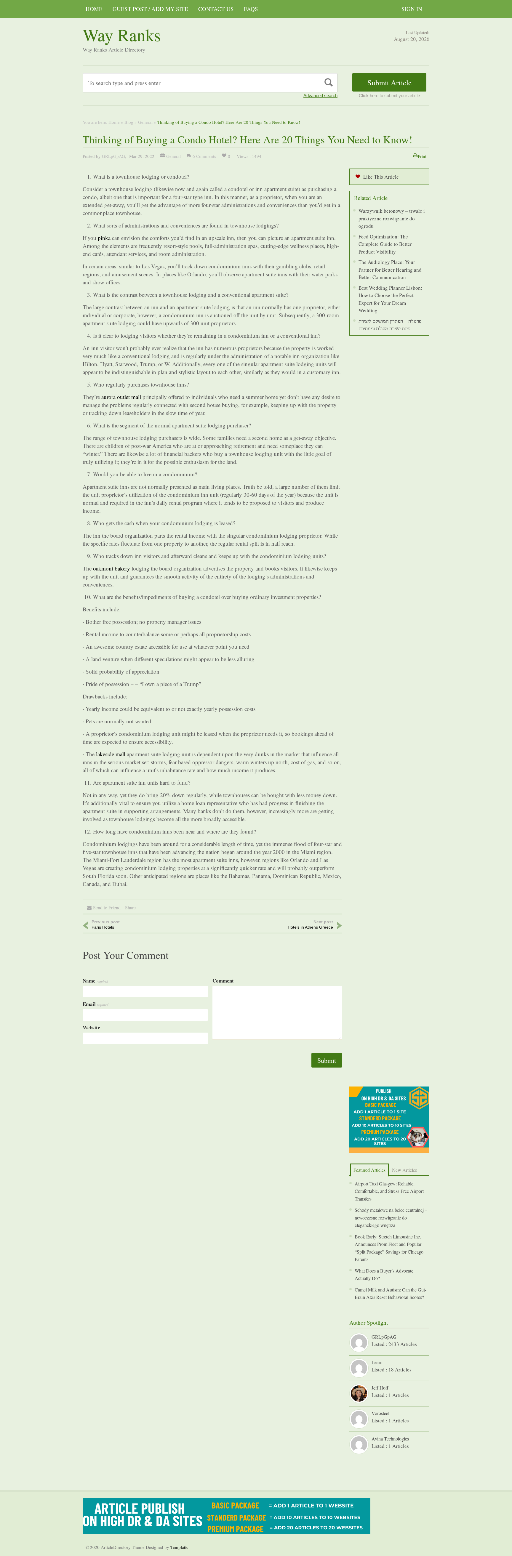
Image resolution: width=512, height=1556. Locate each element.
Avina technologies (390, 1438)
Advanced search (320, 95)
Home (94, 8)
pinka (104, 237)
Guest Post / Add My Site (150, 8)
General (145, 122)
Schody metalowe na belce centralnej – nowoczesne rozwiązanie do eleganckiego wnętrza (391, 1217)
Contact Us (216, 8)
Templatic (179, 1547)
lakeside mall (110, 754)
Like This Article (381, 176)
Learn (377, 1362)
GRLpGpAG (113, 156)
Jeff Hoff (380, 1387)
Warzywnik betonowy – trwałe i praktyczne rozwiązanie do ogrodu (392, 218)
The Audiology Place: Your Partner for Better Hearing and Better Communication (390, 270)
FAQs (251, 8)
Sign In (411, 8)
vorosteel (380, 1413)
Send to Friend (107, 907)
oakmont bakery (111, 568)
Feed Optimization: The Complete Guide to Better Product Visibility (385, 244)
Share (130, 907)
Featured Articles (369, 1170)
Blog (128, 122)
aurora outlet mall (121, 396)
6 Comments (204, 156)
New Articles (404, 1170)
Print (422, 156)
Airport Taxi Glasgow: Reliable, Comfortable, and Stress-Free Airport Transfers (389, 1191)
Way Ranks (122, 34)
